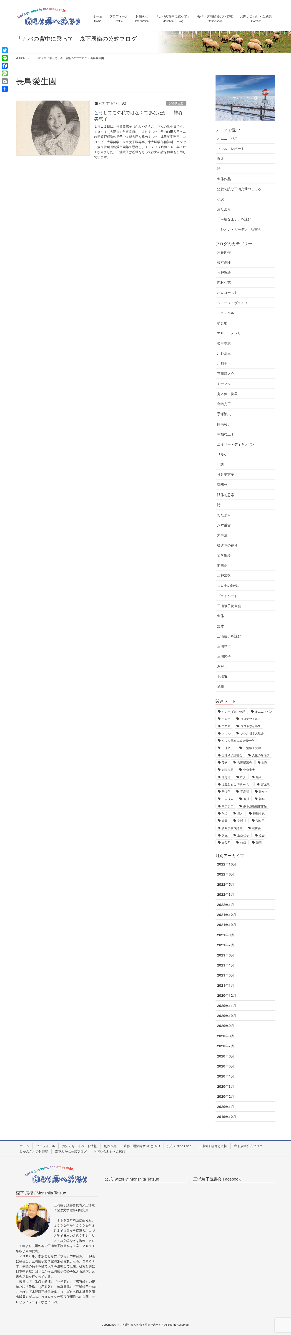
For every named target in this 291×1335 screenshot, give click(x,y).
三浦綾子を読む (229, 635)
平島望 (244, 791)
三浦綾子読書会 (229, 605)
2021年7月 (225, 944)
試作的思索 (176, 103)
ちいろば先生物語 (233, 711)
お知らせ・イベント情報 (79, 1145)
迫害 (262, 835)
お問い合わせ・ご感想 (109, 1151)
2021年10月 (226, 924)
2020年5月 (225, 1066)
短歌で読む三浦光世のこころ (239, 188)
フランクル (225, 312)
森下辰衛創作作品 (255, 806)
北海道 (222, 676)
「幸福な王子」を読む (234, 219)
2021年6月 (225, 955)
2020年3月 (225, 1086)
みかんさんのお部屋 (34, 1151)
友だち (222, 666)
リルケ (222, 454)
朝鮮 (262, 799)
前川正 (222, 565)
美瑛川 (241, 820)
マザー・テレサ (229, 333)
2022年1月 (225, 904)
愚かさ (263, 791)
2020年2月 (225, 1096)
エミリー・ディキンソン (235, 444)
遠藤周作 (224, 252)
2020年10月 (226, 1015)
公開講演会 (244, 762)
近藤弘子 (243, 835)
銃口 (243, 842)
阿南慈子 (224, 423)
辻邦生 (222, 363)
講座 (225, 835)
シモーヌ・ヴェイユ (232, 302)
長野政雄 (224, 272)
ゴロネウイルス (250, 726)
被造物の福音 (227, 545)
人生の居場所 (261, 755)
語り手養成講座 (232, 828)
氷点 (225, 813)
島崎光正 (224, 403)
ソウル (226, 733)
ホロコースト (227, 292)
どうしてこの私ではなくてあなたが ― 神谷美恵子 (138, 115)
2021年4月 (225, 965)
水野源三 (224, 353)
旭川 (220, 686)
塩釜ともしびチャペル (236, 784)
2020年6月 (225, 1056)
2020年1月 (225, 1106)
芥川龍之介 (225, 373)
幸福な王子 (225, 434)
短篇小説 (259, 813)
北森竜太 (249, 769)
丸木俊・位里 (227, 393)
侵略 (225, 762)
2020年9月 (225, 1025)
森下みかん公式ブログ (71, 1151)
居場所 (226, 791)
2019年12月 (226, 1116)
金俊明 (226, 842)
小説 (220, 199)
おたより (224, 209)
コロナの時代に (229, 585)
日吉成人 (227, 799)
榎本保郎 (224, 262)
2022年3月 (225, 894)
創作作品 (224, 178)
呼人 (243, 777)
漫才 (220, 158)
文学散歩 (224, 555)
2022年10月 (226, 864)
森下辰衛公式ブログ (248, 1145)
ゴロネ (226, 726)
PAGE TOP (279, 1291)
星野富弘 (224, 575)
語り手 (260, 820)
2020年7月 (225, 1045)
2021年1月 (225, 985)
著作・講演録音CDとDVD (142, 1145)
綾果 (225, 820)
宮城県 (265, 784)
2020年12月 (226, 995)
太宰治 (222, 535)
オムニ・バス (227, 138)
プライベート (227, 595)
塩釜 (259, 777)
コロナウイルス (250, 719)
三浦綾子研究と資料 (212, 1145)
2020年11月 (226, 1005)
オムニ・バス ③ (245, 97)
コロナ (226, 719)
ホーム (24, 1145)
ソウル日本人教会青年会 (238, 740)
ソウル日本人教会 (252, 733)
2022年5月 (225, 884)
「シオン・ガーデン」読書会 (239, 229)
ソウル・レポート (230, 148)
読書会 (256, 828)
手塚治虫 (224, 413)
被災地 (222, 323)
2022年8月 (225, 874)
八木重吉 (224, 524)
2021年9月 (225, 934)
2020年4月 (225, 1076)
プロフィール (45, 1145)
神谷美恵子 (225, 474)
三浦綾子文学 (252, 748)
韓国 (259, 842)
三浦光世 (224, 646)
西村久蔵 (224, 282)
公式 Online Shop (179, 1145)
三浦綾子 (224, 656)
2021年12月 (226, 914)
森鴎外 (222, 484)
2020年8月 (225, 1035)
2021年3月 (225, 975)
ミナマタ (224, 383)
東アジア (227, 806)
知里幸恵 (224, 343)
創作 (220, 615)
